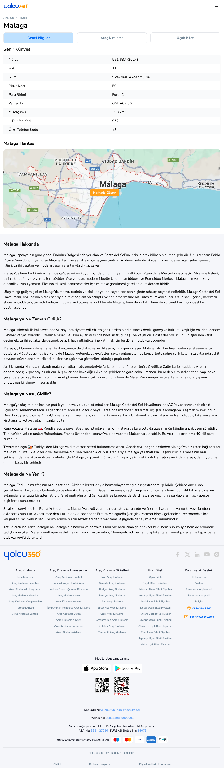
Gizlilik (57, 764)
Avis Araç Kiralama (112, 577)
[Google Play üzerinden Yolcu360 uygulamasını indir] (127, 668)
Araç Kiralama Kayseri (68, 620)
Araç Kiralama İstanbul (68, 577)
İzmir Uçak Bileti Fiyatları (155, 601)
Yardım (199, 583)
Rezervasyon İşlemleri (199, 589)
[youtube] (207, 554)
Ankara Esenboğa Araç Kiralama (69, 589)
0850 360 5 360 (201, 608)
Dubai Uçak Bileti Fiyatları (155, 607)
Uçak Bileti (185, 37)
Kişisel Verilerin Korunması (155, 764)
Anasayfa (9, 17)
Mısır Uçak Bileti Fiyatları (155, 632)
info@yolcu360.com (202, 616)
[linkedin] (197, 554)
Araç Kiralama (112, 37)
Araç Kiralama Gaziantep (68, 626)
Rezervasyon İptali (199, 595)
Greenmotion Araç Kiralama (112, 620)
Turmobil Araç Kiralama (112, 632)
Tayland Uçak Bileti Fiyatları (155, 620)
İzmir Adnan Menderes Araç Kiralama (68, 607)
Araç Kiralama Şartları (25, 614)
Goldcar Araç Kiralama (112, 626)
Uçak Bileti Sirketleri (155, 583)
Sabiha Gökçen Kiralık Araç (68, 583)
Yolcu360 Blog (25, 607)
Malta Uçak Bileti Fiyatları (155, 644)
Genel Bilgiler (38, 37)
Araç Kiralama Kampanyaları (25, 601)
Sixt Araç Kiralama (112, 601)
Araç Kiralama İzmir (68, 595)
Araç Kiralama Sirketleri (25, 583)
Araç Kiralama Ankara (68, 601)
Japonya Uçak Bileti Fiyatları (155, 638)
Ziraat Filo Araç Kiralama (112, 607)
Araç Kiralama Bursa (68, 614)
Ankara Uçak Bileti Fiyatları (155, 614)
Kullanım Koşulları (100, 764)
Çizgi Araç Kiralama (111, 614)
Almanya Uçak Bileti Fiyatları (155, 626)
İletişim (198, 601)
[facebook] (178, 554)
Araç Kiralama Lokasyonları (25, 589)
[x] (187, 554)
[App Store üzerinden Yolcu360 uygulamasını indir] (96, 668)
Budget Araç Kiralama (112, 589)
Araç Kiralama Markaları (25, 595)
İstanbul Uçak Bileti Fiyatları (155, 589)
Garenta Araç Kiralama (112, 583)
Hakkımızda (199, 577)
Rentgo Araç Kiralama (112, 595)
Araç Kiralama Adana (68, 632)
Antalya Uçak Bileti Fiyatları (155, 595)
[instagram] (216, 554)
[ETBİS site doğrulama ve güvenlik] (122, 686)
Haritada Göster (104, 193)
